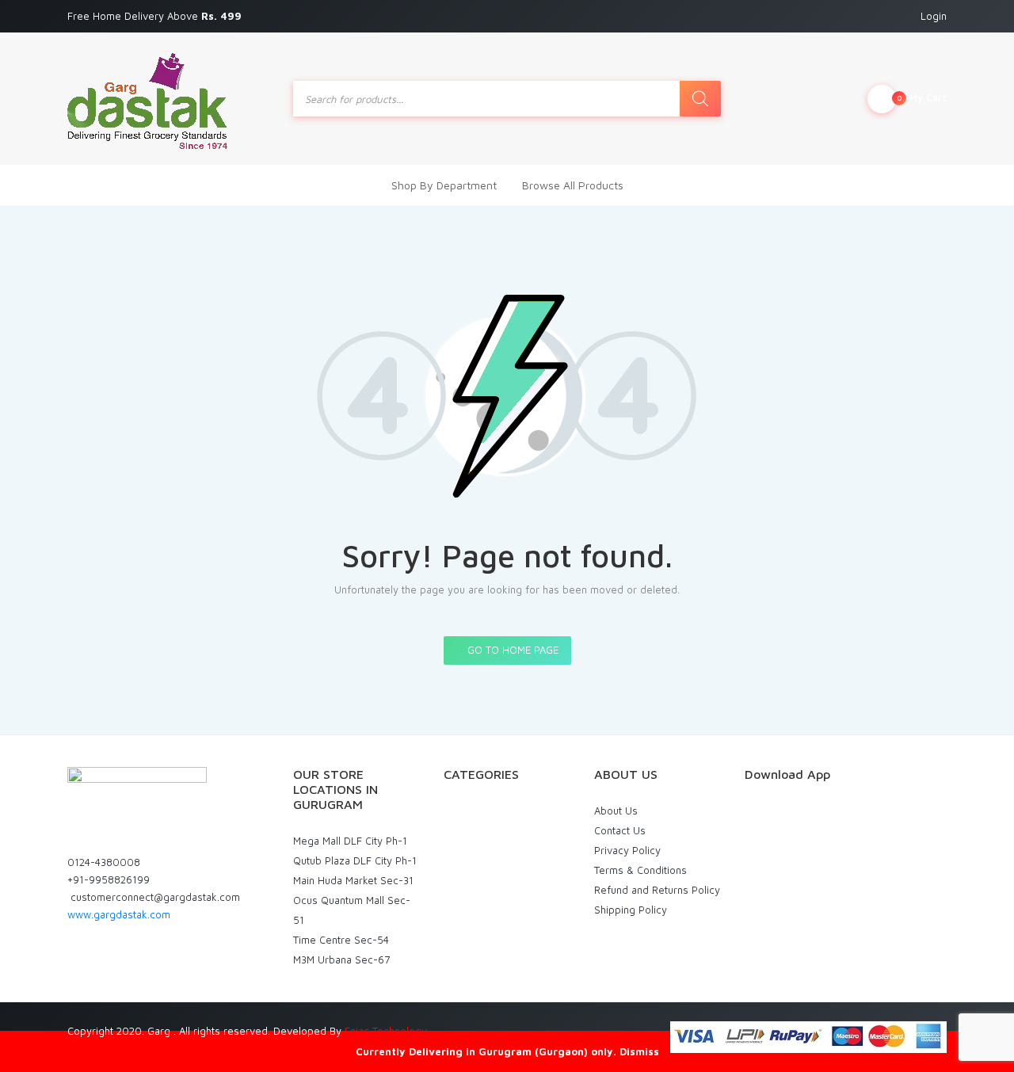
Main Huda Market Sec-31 (353, 880)
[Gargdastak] (147, 98)
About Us (616, 810)
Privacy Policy (627, 850)
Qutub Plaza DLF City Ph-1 (355, 860)
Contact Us (620, 830)
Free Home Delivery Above (156, 16)
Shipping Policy (630, 909)
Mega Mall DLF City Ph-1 (350, 840)
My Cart (922, 97)
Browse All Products (572, 185)
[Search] (700, 98)
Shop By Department (444, 185)
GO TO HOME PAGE (511, 649)
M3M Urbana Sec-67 (341, 959)
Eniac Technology (386, 1030)
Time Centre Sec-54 (341, 939)
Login (934, 16)
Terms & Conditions (640, 870)
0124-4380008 (103, 862)
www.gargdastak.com (118, 914)
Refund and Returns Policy (657, 889)
